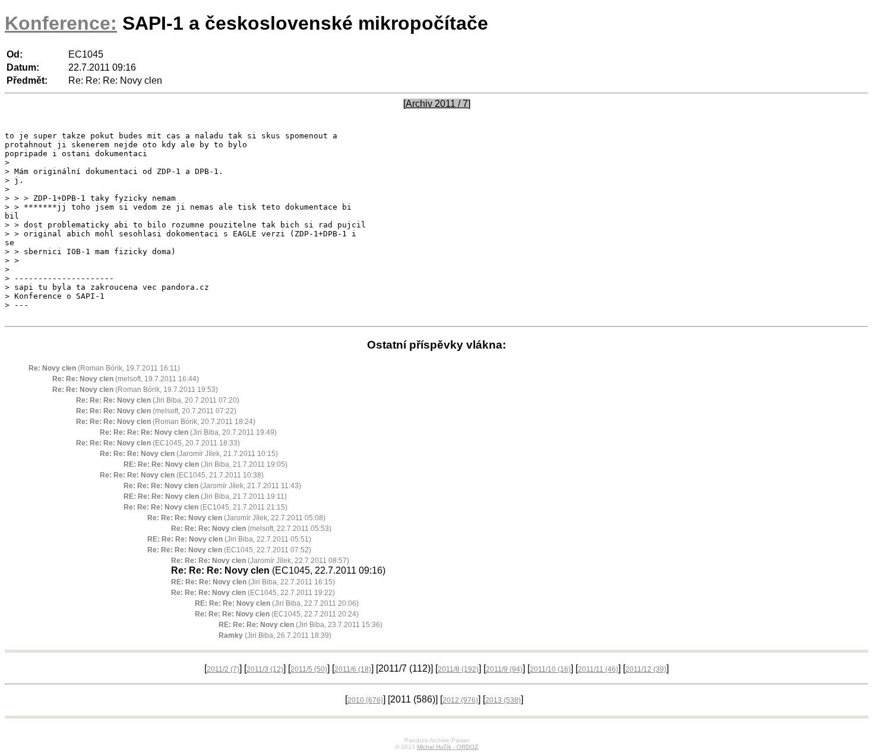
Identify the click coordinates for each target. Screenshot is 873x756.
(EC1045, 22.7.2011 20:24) (277, 614)
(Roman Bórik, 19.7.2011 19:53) (135, 389)
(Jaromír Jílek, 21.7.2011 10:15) (189, 454)
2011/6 (352, 669)
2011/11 (598, 669)
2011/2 (223, 669)
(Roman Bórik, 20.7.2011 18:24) (165, 421)
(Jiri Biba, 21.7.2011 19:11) (205, 496)
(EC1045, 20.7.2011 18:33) (158, 443)
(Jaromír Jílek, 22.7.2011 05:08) (236, 518)
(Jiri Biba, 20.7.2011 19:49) (188, 432)
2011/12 (645, 669)
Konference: (61, 23)
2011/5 (308, 669)
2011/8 (458, 669)
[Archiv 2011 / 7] (436, 104)
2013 (503, 700)
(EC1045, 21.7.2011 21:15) (205, 507)
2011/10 (550, 669)
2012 (460, 700)
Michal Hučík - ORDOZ (447, 747)
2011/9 (504, 669)
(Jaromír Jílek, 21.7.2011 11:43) (212, 486)
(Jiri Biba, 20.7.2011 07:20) (157, 400)
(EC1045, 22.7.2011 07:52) (229, 550)
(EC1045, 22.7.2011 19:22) (253, 593)
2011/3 (264, 669)
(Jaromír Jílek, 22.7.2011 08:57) (260, 560)
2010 (365, 700)
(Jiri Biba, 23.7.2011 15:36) (300, 625)
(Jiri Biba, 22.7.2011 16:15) (253, 582)
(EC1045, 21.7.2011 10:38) (182, 475)
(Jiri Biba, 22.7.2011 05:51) (229, 539)
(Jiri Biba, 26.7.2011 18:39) (275, 635)
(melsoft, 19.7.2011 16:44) (125, 379)
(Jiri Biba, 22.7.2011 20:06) (277, 603)
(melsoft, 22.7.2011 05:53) (251, 528)
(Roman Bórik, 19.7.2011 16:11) (104, 368)
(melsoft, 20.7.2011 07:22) (156, 411)
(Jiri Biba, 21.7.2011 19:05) (205, 464)
